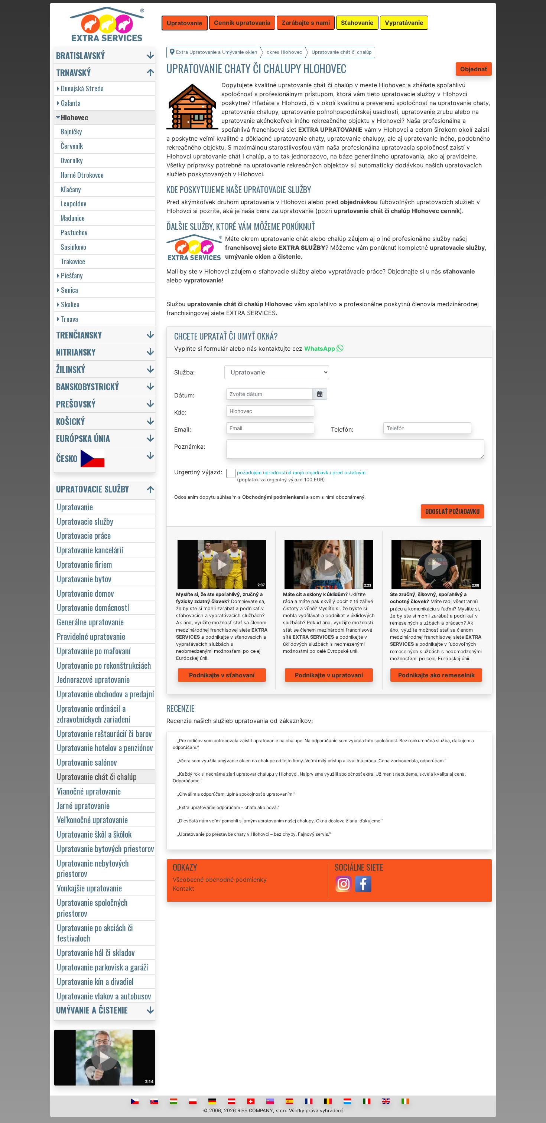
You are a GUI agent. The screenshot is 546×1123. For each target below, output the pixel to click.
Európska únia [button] (83, 438)
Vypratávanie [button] (404, 22)
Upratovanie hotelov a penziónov (105, 747)
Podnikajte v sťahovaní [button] (221, 675)
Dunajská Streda (82, 88)
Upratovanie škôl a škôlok (94, 834)
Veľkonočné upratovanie (92, 819)
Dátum (183, 395)
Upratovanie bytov (84, 578)
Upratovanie (75, 506)
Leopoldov (73, 203)
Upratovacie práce (84, 535)
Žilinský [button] (70, 369)
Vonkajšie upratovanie (89, 887)
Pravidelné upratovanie (91, 636)
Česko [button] (67, 458)
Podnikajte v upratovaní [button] (329, 675)
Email (181, 429)
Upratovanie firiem (84, 564)
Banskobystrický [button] (87, 386)
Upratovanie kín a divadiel (95, 981)
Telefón (341, 429)
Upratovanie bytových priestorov (105, 848)
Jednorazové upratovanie (93, 679)
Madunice (73, 217)
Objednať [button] (473, 69)
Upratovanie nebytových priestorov (93, 868)
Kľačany (71, 189)
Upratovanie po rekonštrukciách (104, 665)
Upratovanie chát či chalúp (97, 776)
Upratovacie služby (85, 521)
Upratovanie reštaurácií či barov (104, 733)
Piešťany (72, 275)
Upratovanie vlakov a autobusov (104, 995)
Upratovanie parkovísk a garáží (102, 966)
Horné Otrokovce (82, 174)
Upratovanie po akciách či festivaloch (95, 932)
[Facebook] (363, 883)
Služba (183, 372)
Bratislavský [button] (80, 55)
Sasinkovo (73, 246)
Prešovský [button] (75, 403)
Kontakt (183, 888)
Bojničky (71, 131)
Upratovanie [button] (184, 23)
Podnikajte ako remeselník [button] (436, 675)
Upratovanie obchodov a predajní (105, 693)
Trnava (69, 318)
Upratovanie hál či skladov (96, 952)
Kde (179, 412)
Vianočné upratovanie (89, 791)
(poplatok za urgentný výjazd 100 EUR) (281, 479)
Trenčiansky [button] (79, 334)
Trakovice (73, 261)
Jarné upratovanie (83, 805)
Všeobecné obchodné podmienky (220, 879)
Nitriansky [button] (75, 352)
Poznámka (189, 446)
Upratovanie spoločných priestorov (92, 907)
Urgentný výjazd (197, 472)
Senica (69, 289)
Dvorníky (72, 160)
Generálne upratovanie (90, 621)
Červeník (72, 145)
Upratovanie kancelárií (90, 549)
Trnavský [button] (73, 72)
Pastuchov (74, 232)
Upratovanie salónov (87, 762)
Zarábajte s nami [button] (306, 22)
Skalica (70, 304)
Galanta (71, 102)
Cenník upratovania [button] (242, 22)
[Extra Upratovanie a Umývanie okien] (107, 23)
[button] (105, 490)
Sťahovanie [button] (357, 22)
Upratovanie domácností (93, 607)
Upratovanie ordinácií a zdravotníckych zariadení (93, 713)
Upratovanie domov (85, 593)
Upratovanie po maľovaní (94, 650)
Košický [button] (70, 421)
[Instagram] (343, 883)
